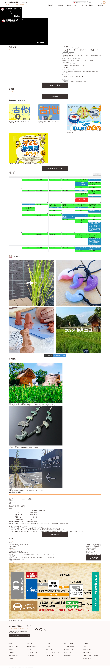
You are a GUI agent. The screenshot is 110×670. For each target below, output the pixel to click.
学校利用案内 (12, 658)
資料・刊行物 (67, 652)
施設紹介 (11, 649)
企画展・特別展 (31, 646)
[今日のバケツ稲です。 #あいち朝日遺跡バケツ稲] (31, 283)
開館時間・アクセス (14, 646)
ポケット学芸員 (31, 655)
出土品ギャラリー (32, 652)
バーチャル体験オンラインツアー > (19, 635)
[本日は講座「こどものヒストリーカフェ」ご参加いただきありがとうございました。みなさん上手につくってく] (31, 330)
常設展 (29, 649)
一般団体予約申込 (13, 655)
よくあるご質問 (87, 649)
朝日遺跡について (69, 649)
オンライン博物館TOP (70, 646)
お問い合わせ (86, 646)
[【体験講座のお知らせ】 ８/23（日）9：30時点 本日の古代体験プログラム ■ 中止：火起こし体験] (78, 283)
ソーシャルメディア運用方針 (90, 655)
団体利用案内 (12, 652)
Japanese (77, 2)
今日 (97, 174)
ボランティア (49, 655)
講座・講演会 (49, 649)
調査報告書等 (67, 655)
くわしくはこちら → (14, 549)
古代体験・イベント (51, 646)
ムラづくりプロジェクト (52, 652)
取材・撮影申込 (87, 652)
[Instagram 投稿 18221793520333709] (78, 330)
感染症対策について (88, 658)
